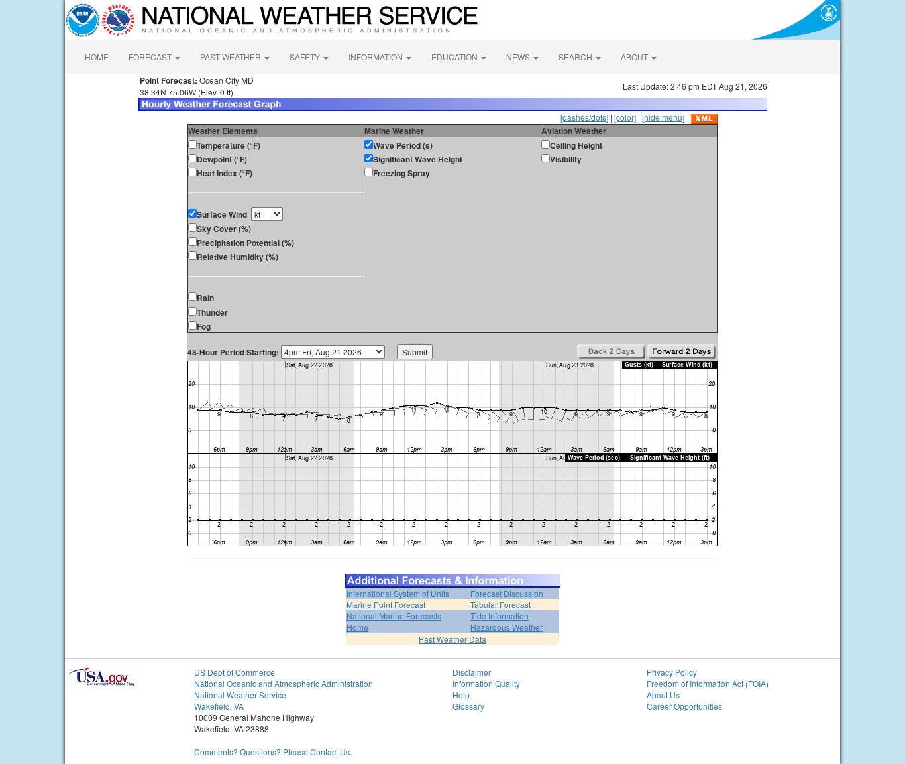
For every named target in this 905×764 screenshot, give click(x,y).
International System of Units (397, 593)
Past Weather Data (452, 639)
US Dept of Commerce (234, 672)
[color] (625, 117)
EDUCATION (455, 56)
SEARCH (576, 56)
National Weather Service (240, 694)
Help (461, 694)
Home (357, 627)
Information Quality (486, 683)
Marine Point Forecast (385, 604)
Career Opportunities (684, 706)
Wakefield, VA (219, 706)
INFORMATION (376, 56)
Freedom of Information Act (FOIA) (708, 683)
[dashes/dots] (584, 117)
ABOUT (635, 56)
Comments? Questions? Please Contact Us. (273, 751)
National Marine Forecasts (393, 615)
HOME (97, 56)
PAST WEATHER (231, 56)
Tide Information (499, 615)
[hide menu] (663, 117)
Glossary (468, 706)
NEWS (519, 56)
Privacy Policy (672, 672)
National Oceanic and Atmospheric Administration (283, 683)
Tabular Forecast (500, 604)
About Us (663, 694)
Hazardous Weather (506, 627)
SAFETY (306, 56)
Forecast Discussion (506, 593)
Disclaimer (471, 672)
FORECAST (151, 56)
